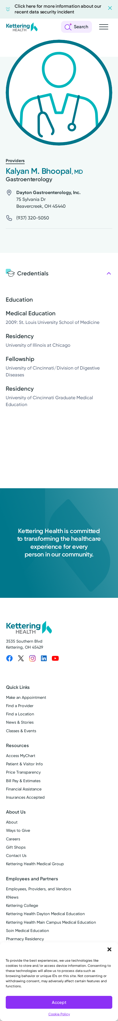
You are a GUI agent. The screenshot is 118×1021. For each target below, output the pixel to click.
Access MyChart (20, 755)
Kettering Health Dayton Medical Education (45, 913)
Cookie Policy (59, 1014)
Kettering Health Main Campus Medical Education (51, 922)
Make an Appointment (26, 697)
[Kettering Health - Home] (22, 26)
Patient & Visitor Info (24, 764)
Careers (13, 839)
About (11, 822)
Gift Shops (15, 847)
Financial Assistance (24, 789)
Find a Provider (20, 705)
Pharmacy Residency (25, 939)
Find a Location (20, 714)
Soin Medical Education (27, 930)
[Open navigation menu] (103, 27)
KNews (12, 897)
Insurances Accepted (25, 797)
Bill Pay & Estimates (23, 780)
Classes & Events (21, 731)
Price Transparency (23, 772)
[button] (109, 949)
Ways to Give (18, 830)
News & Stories (20, 722)
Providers (15, 160)
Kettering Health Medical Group (35, 863)
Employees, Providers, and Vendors (38, 889)
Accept (59, 1002)
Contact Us (16, 855)
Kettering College (22, 905)
